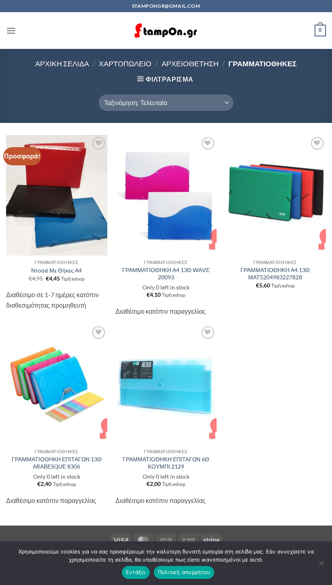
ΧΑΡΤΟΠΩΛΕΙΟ (125, 63)
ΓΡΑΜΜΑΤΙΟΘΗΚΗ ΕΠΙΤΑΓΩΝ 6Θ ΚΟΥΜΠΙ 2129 (166, 463)
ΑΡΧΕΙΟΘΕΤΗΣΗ (190, 63)
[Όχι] (321, 565)
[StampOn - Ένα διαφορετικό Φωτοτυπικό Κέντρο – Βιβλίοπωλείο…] (166, 30)
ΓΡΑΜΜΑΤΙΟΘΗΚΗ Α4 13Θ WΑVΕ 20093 (166, 273)
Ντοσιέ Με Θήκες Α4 (56, 270)
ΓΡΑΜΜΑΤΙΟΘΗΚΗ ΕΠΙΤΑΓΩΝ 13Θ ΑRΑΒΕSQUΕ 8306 (57, 463)
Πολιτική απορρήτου (184, 572)
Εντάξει (136, 572)
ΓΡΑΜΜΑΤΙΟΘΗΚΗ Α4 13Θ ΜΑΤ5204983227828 (275, 273)
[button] (11, 30)
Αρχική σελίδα (62, 63)
